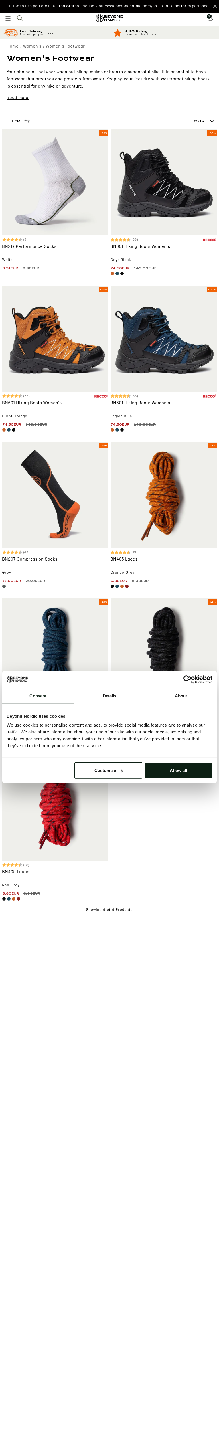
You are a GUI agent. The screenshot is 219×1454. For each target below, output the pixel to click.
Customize (105, 770)
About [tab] (181, 695)
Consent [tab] (37, 695)
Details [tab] (110, 695)
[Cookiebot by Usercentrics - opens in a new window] (187, 679)
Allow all (178, 770)
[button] (109, 6)
